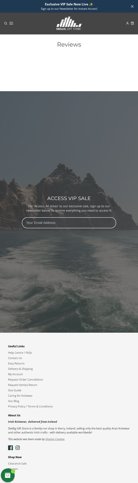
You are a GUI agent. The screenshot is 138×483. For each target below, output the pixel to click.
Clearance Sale (17, 463)
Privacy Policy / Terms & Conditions (30, 406)
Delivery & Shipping (20, 369)
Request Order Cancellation (25, 379)
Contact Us (15, 358)
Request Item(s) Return (22, 385)
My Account (15, 374)
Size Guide (14, 390)
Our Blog (13, 401)
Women (13, 469)
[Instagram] (17, 447)
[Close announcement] (132, 6)
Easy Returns (16, 363)
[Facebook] (10, 447)
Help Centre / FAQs (20, 353)
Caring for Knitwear (20, 396)
